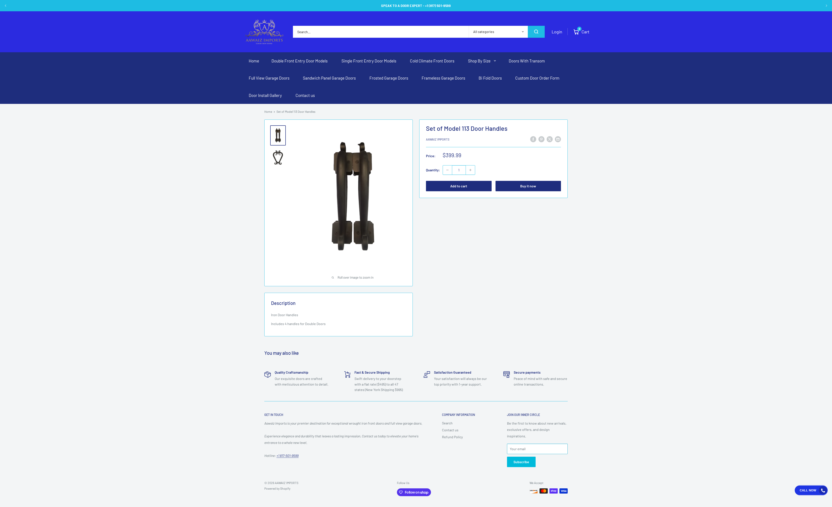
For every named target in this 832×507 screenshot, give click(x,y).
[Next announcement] (826, 5)
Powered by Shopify (277, 488)
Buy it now (528, 186)
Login (557, 31)
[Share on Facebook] (533, 139)
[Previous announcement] (5, 5)
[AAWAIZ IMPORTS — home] (264, 31)
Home (268, 111)
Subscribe (521, 462)
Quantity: (433, 170)
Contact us (450, 430)
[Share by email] (558, 139)
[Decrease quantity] (447, 170)
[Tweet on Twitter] (550, 139)
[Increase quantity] (470, 170)
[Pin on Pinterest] (541, 139)
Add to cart (458, 186)
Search (447, 423)
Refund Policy (452, 437)
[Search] (536, 32)
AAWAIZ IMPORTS (437, 139)
